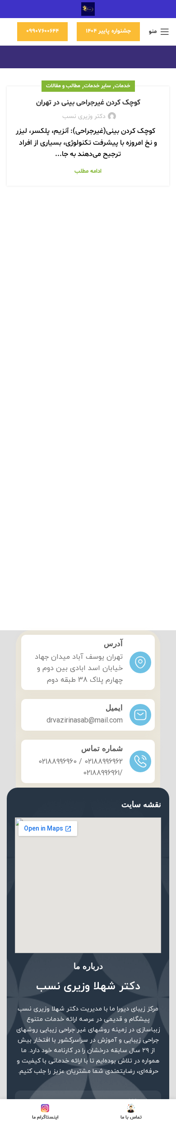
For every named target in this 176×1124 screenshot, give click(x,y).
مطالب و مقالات (63, 86)
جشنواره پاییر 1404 (108, 31)
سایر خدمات (97, 86)
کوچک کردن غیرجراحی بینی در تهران (88, 103)
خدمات (122, 86)
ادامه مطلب (88, 171)
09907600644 (42, 31)
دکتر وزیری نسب (84, 116)
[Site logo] (88, 9)
